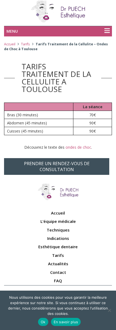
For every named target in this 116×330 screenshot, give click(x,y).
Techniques (58, 230)
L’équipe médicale (58, 221)
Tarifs (25, 44)
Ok (43, 322)
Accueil (9, 44)
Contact (58, 272)
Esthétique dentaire (58, 246)
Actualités (58, 263)
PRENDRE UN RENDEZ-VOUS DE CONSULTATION (57, 166)
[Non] (109, 310)
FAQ (58, 280)
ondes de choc (78, 147)
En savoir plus (66, 322)
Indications (58, 238)
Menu (12, 31)
